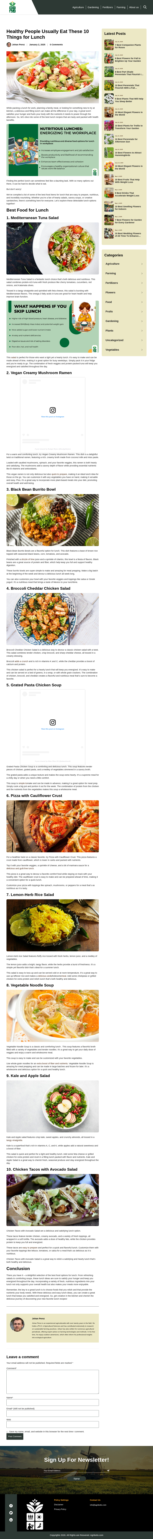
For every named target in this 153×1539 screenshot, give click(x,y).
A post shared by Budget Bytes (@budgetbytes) (53, 449)
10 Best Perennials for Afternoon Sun (126, 140)
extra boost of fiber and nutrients (52, 1063)
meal (64, 976)
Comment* (11, 1368)
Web (8, 1419)
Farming (121, 7)
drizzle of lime (28, 559)
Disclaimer (58, 1505)
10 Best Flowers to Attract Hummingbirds (128, 154)
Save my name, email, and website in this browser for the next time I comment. (46, 1431)
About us (134, 7)
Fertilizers (108, 7)
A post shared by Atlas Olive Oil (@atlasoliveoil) (53, 761)
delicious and (44, 976)
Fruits (109, 311)
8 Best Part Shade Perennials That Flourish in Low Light (129, 73)
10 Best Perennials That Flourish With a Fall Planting (127, 86)
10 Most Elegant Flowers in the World (129, 113)
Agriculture (78, 7)
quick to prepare (59, 474)
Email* (20, 1408)
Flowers (110, 292)
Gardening (93, 7)
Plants (109, 330)
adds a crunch (21, 661)
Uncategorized (114, 340)
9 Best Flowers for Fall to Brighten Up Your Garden (128, 59)
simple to (23, 783)
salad (13, 357)
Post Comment (15, 1436)
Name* (9, 1397)
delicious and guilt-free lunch (20, 868)
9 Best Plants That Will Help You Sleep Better (129, 100)
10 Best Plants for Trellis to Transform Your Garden (129, 126)
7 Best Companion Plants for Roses (128, 46)
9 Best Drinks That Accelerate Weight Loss (127, 194)
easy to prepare (29, 1247)
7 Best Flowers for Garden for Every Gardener (128, 221)
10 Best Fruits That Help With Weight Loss (127, 180)
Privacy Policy (60, 1509)
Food (109, 302)
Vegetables (112, 349)
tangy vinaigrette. (14, 1140)
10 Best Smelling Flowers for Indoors (128, 207)
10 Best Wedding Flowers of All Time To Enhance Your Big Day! (128, 234)
